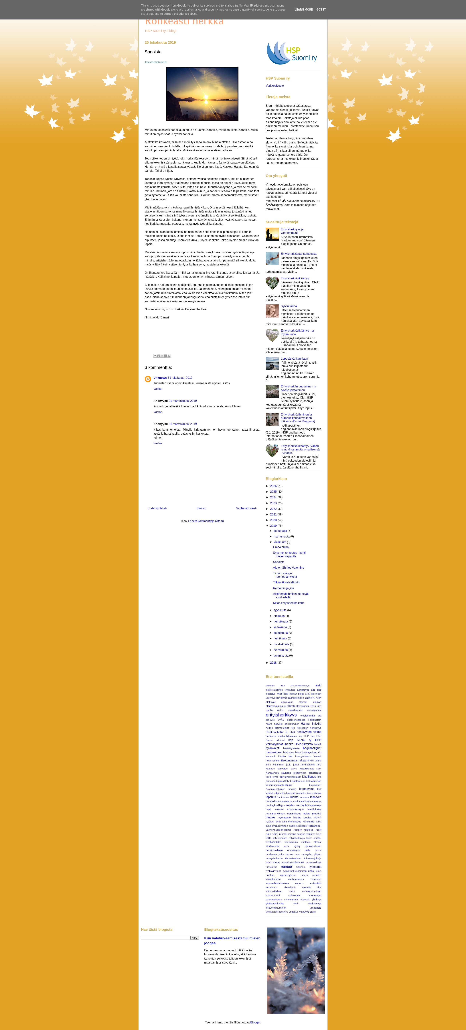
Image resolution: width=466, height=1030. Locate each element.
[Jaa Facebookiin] (165, 356)
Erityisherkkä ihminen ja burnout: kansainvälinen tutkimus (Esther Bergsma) (298, 418)
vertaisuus (272, 887)
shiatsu (317, 838)
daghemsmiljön (296, 697)
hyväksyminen (291, 748)
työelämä (315, 866)
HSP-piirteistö (304, 744)
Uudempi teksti (157, 508)
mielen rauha (295, 805)
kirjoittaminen (297, 780)
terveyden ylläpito (311, 854)
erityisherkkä (307, 715)
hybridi (317, 744)
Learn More (304, 9)
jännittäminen (308, 764)
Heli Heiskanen (299, 727)
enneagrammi (314, 710)
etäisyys (270, 719)
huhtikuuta (281, 638)
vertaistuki (315, 883)
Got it (321, 9)
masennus (287, 801)
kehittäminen (299, 772)
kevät (275, 776)
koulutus (270, 793)
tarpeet (289, 854)
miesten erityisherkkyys (289, 809)
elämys (317, 701)
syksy (297, 846)
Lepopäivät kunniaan (294, 358)
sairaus (292, 833)
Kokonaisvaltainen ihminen (281, 789)
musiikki (316, 813)
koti (319, 788)
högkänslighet (312, 748)
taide (307, 850)
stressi (317, 841)
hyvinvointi (273, 748)
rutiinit (275, 834)
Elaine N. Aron (313, 697)
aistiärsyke (303, 689)
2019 (273, 525)
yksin (296, 903)
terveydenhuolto (274, 858)
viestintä (306, 887)
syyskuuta (280, 610)
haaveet (278, 723)
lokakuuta (280, 542)
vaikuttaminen (273, 879)
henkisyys (315, 727)
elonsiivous (287, 702)
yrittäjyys (294, 911)
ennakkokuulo (295, 710)
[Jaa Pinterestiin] (169, 356)
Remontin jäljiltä (283, 588)
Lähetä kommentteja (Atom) (206, 521)
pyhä (268, 825)
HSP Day (309, 736)
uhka (311, 870)
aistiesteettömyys (300, 685)
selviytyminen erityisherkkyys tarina (292, 838)
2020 (273, 520)
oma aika (281, 821)
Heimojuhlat (282, 727)
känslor (317, 793)
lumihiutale (283, 797)
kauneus (286, 772)
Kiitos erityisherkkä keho (289, 602)
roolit (318, 829)
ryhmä (283, 833)
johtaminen (278, 764)
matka (296, 801)
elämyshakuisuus (276, 705)
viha (319, 887)
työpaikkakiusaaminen (295, 871)
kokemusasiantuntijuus (279, 784)
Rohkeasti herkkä (184, 20)
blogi (301, 693)
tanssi (318, 850)
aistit (318, 685)
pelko (318, 821)
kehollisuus (315, 772)
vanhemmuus (296, 879)
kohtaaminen (313, 780)
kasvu (294, 768)
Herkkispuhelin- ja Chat (280, 731)
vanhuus (316, 879)
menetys (316, 801)
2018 (273, 662)
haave (269, 723)
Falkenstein (314, 719)
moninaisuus (294, 813)
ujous (318, 871)
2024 (273, 497)
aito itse (316, 689)
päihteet (293, 825)
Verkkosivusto (275, 85)
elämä (291, 705)
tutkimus (300, 867)
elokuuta (279, 615)
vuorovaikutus (274, 899)
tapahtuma (271, 854)
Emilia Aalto (274, 710)
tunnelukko (271, 867)
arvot (279, 693)
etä (319, 715)
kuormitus (301, 793)
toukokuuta (281, 632)
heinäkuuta (281, 621)
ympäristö (315, 907)
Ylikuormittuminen (276, 907)
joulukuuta (281, 530)
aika (283, 685)
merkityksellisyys (275, 805)
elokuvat (270, 701)
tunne (276, 862)
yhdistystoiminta (275, 903)
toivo (268, 862)
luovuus (304, 797)
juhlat (296, 764)
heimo (269, 727)
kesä (268, 776)
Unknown (160, 377)
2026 (273, 486)
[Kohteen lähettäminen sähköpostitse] (155, 356)
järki (319, 764)
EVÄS (281, 719)
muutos (270, 817)
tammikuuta (281, 655)
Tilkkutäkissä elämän (286, 582)
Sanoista (279, 562)
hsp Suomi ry (299, 740)
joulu (288, 764)
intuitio (282, 756)
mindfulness (314, 809)
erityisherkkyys (281, 714)
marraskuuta (282, 536)
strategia (305, 842)
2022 (273, 508)
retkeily (298, 829)
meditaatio (306, 801)
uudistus (316, 875)
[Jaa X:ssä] (162, 356)
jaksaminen (306, 760)
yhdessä (305, 899)
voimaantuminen (311, 891)
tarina (281, 854)
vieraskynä (289, 887)
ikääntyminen (309, 752)
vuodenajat (315, 895)
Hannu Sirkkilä (311, 723)
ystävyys (304, 911)
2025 (273, 491)
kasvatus (282, 768)
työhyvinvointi (273, 870)
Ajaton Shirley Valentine (288, 567)
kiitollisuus (309, 776)
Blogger (255, 1022)
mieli (268, 809)
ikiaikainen (288, 752)
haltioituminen (292, 723)
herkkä (281, 736)
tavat (297, 854)
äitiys (313, 911)
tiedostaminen (293, 858)
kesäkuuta (281, 627)
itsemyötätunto (303, 756)
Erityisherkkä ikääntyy (295, 278)
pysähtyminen (280, 825)
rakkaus (302, 825)
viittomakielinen (274, 891)
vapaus (299, 883)
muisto (306, 813)
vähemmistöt (291, 899)
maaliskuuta (282, 644)
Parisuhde (308, 821)
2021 (273, 514)
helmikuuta (281, 649)
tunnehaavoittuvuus (292, 862)
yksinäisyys (314, 903)
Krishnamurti (288, 793)
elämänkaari (302, 706)
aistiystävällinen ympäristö (280, 689)
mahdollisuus (273, 801)
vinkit (292, 891)
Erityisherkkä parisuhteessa (299, 253)
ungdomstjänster (287, 875)
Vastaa (157, 388)
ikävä (298, 752)
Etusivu (201, 508)
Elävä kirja (315, 706)
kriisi (278, 793)
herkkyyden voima (309, 731)
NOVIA (317, 817)
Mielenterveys (313, 805)
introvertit (271, 756)
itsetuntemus (289, 760)
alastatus (270, 693)
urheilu (304, 875)
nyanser (270, 821)
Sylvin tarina (289, 306)
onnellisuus (294, 821)
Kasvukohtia (307, 768)
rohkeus (308, 829)
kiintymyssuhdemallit (290, 776)
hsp (300, 736)
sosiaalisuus (291, 842)
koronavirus (306, 788)
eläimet (303, 701)
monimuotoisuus (275, 813)
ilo (319, 752)
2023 (273, 503)
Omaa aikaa (281, 547)
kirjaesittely (282, 780)
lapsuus (271, 797)
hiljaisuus (291, 735)
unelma (270, 875)
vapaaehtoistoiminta (277, 883)
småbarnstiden (273, 842)
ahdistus (270, 685)
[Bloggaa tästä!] (158, 356)
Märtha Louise (302, 817)
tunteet (286, 866)
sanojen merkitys (306, 834)
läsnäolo (315, 797)
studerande (272, 846)
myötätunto (284, 817)
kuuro (310, 793)
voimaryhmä (273, 895)
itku (291, 756)
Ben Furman (290, 693)
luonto (294, 797)
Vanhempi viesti (246, 508)
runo (268, 833)
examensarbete (296, 719)
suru (286, 846)
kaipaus (270, 768)
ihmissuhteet (274, 752)
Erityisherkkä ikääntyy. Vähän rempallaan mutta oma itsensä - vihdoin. (300, 449)
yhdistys (316, 899)
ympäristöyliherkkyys (277, 911)
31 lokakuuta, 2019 (180, 377)
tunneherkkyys (313, 862)
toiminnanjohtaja (312, 858)
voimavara (294, 895)
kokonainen (315, 785)
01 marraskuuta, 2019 (183, 400)
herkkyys (271, 735)
